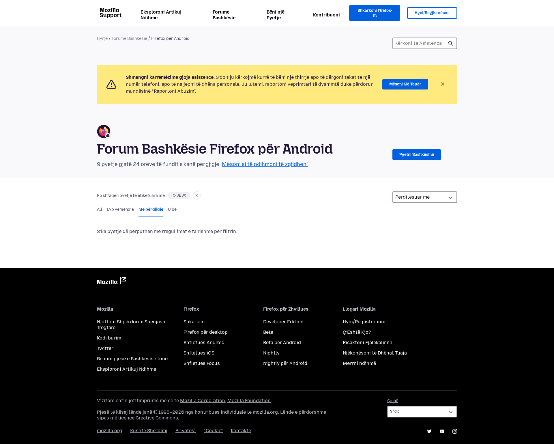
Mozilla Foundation (249, 400)
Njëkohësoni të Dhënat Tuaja (375, 353)
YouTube (442, 431)
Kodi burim (109, 338)
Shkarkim (194, 321)
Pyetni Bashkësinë (416, 154)
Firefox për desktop (206, 332)
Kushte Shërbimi (148, 430)
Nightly (271, 353)
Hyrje (102, 38)
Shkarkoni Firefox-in (375, 13)
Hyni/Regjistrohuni (432, 12)
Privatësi (185, 430)
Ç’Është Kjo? (357, 332)
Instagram (454, 431)
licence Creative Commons (148, 418)
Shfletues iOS (199, 353)
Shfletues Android (204, 342)
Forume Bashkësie (224, 14)
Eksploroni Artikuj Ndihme (161, 14)
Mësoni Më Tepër (405, 84)
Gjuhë (392, 400)
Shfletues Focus (202, 363)
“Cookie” (213, 430)
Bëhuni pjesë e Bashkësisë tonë (132, 358)
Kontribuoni (326, 15)
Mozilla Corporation (202, 400)
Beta (268, 332)
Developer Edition (283, 321)
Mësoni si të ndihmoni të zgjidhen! (265, 164)
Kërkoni (450, 43)
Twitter (105, 348)
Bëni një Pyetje (276, 14)
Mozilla (111, 281)
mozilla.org (109, 430)
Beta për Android (282, 342)
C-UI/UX (179, 195)
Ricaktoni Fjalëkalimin (367, 342)
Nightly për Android (285, 363)
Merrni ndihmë (359, 363)
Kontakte (241, 430)
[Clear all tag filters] (197, 195)
